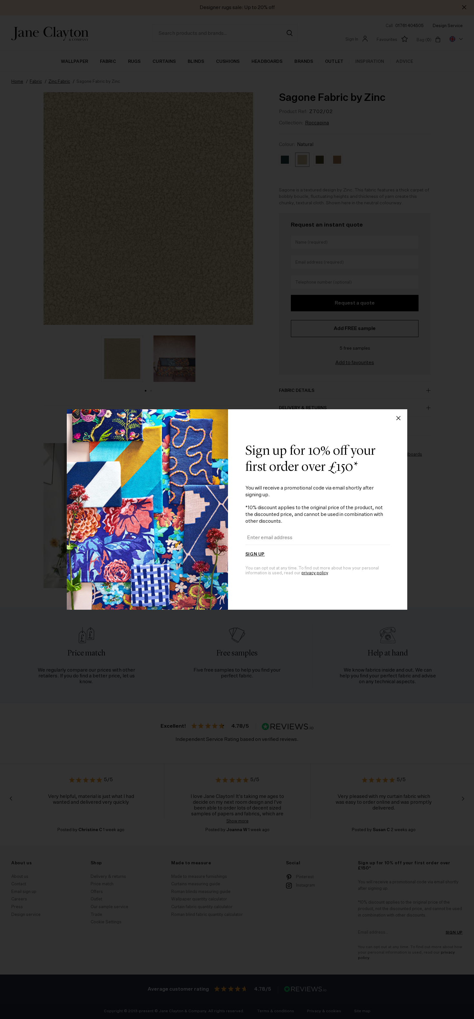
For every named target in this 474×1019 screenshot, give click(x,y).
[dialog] (237, 509)
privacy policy (314, 573)
